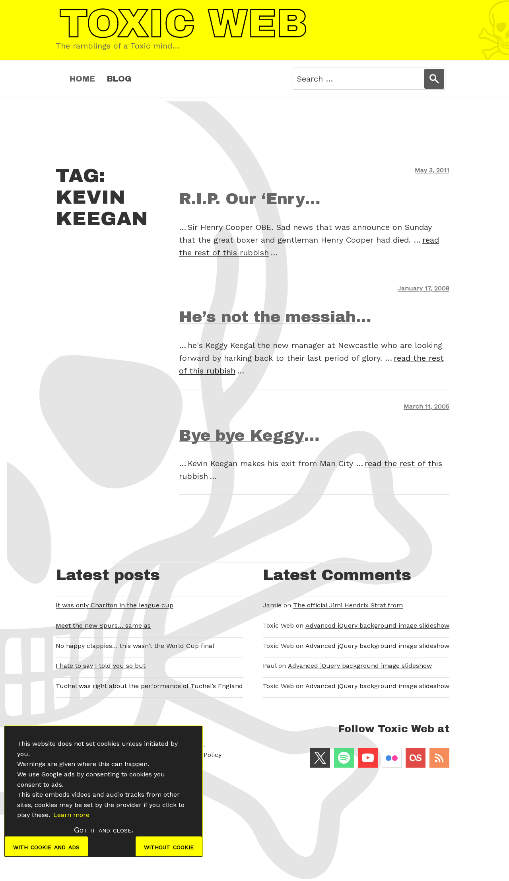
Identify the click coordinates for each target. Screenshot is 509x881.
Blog (119, 78)
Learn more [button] (71, 815)
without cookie (169, 846)
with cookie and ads (46, 846)
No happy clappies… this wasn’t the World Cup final (135, 646)
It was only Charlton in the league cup (114, 605)
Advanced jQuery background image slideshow (377, 625)
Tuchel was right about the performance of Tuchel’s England (149, 686)
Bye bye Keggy (241, 435)
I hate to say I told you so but (101, 665)
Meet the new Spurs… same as (103, 625)
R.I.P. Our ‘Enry (242, 199)
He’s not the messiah (267, 317)
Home (82, 78)
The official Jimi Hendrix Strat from (348, 605)
